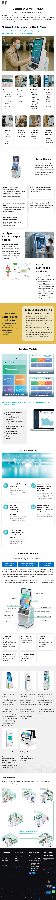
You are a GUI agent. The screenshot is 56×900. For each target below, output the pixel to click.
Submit (48, 892)
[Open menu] (52, 3)
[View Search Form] (49, 3)
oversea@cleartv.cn (36, 860)
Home (15, 12)
